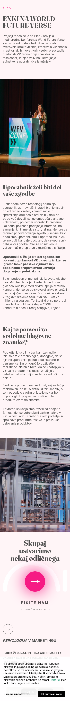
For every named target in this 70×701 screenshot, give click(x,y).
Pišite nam (35, 603)
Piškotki (55, 680)
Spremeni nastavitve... (17, 694)
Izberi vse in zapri (51, 694)
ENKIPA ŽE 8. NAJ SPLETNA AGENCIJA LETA (32, 653)
